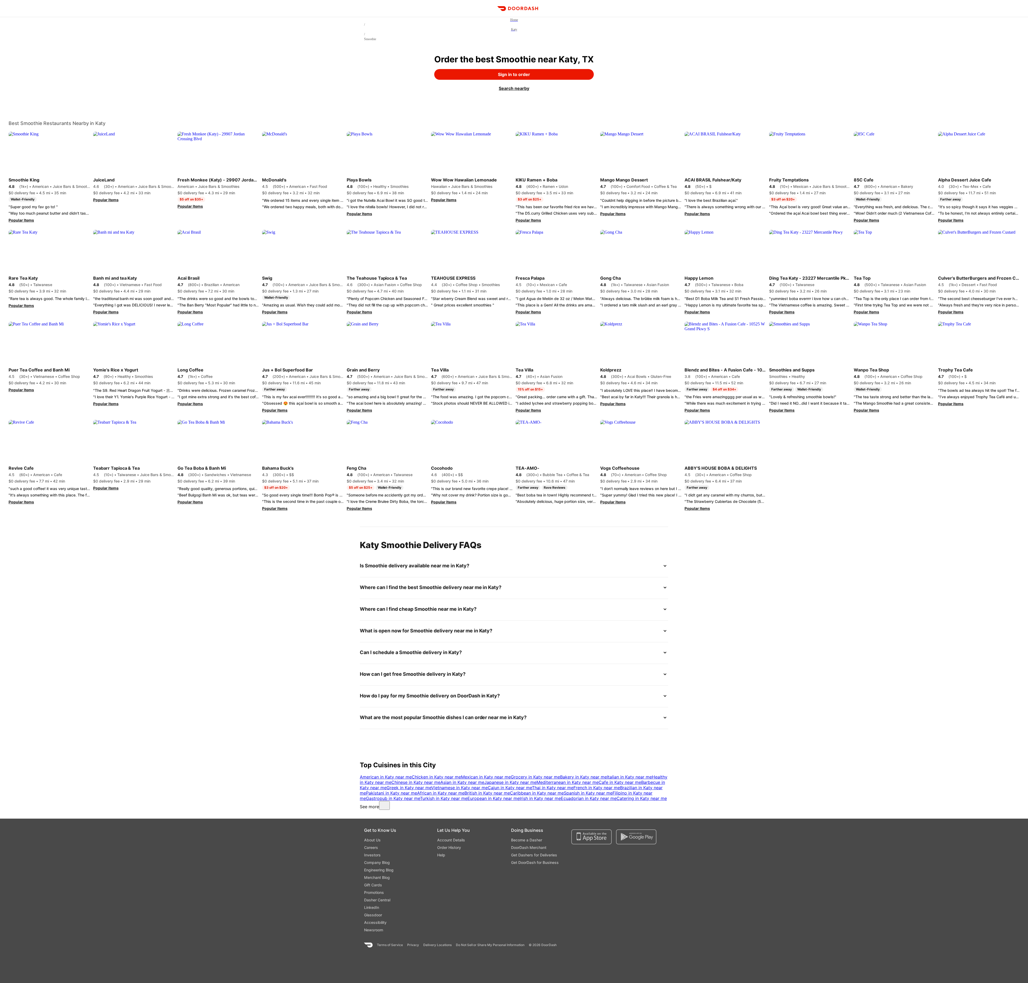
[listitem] (386, 777)
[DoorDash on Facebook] (641, 945)
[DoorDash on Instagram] (660, 945)
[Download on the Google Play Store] (636, 836)
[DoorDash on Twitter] (651, 945)
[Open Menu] (7, 8)
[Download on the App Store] (591, 836)
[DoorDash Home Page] (517, 8)
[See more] (384, 805)
